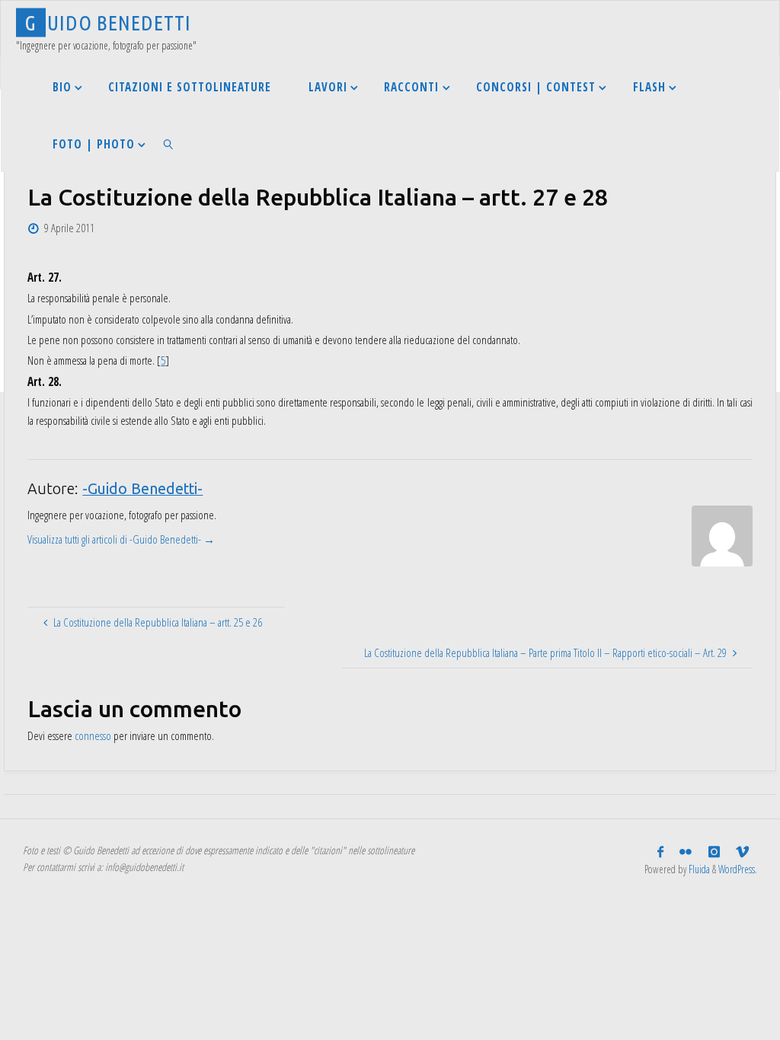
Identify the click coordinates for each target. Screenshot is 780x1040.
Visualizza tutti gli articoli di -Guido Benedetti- (121, 539)
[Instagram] (713, 851)
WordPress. (737, 869)
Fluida (698, 869)
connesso (93, 735)
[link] (168, 143)
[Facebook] (661, 851)
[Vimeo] (741, 851)
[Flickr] (686, 851)
